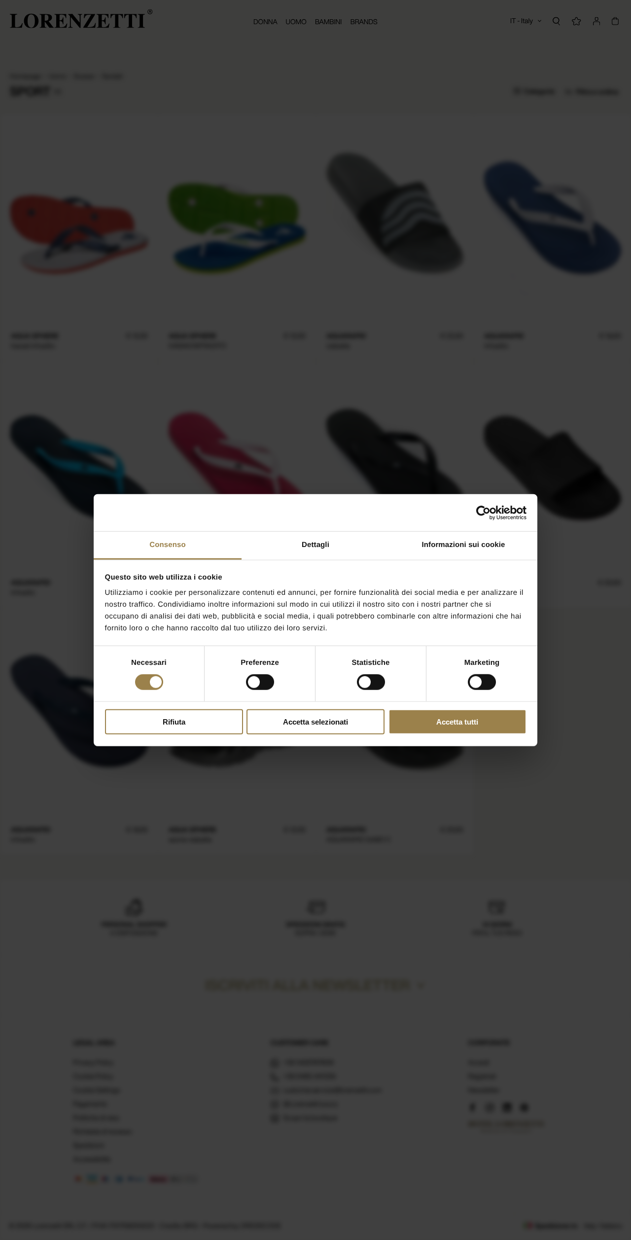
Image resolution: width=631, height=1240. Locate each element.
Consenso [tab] (167, 545)
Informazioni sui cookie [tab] (463, 545)
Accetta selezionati (315, 722)
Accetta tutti (457, 722)
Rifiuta (174, 722)
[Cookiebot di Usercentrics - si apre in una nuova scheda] (483, 512)
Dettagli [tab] (315, 545)
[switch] (260, 682)
